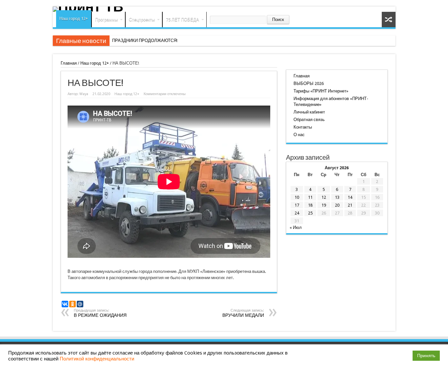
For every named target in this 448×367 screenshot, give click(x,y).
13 (337, 197)
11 (310, 197)
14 (350, 197)
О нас (299, 134)
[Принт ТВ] (224, 9)
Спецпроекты (142, 19)
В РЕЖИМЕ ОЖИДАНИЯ (100, 313)
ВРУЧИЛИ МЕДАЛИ (243, 313)
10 (297, 197)
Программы (106, 19)
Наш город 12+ (73, 18)
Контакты (303, 127)
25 (310, 213)
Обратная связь (309, 119)
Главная (69, 63)
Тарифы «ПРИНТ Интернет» (321, 91)
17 (297, 205)
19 (323, 205)
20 (337, 205)
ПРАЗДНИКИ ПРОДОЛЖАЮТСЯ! (144, 40)
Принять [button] (426, 355)
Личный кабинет (309, 112)
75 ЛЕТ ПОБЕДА (182, 19)
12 (323, 197)
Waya (83, 94)
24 (297, 213)
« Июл (296, 227)
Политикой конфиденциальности (97, 359)
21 (350, 205)
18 (310, 205)
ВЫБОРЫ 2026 (309, 83)
